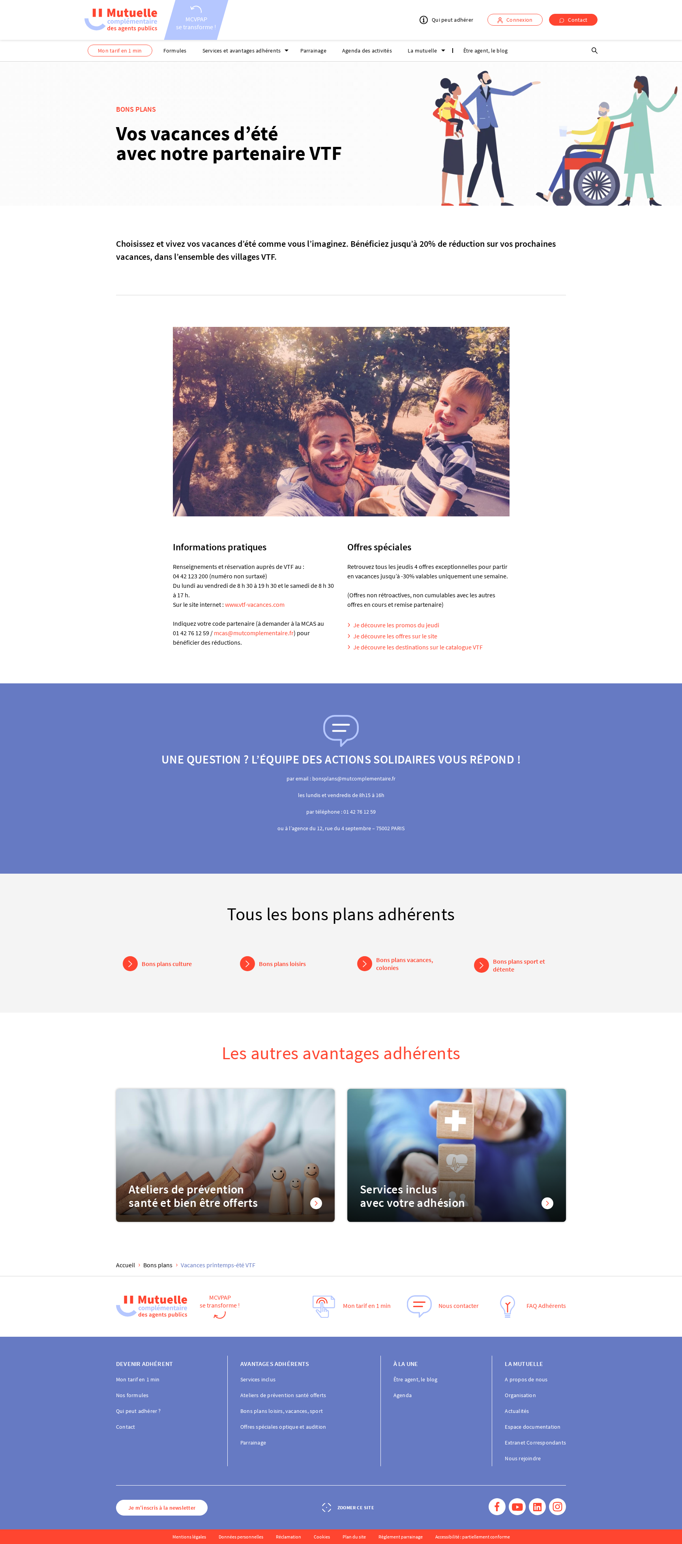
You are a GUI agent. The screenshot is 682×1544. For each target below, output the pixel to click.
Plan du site (354, 1537)
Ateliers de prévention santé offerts (283, 1395)
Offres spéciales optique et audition (283, 1426)
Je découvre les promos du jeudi (396, 625)
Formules (175, 50)
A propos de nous (526, 1379)
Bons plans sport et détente (519, 965)
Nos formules (132, 1395)
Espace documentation (532, 1426)
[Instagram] (557, 1507)
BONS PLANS (136, 109)
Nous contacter (458, 1306)
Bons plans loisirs (282, 964)
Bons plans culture (167, 964)
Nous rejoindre (523, 1458)
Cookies (322, 1537)
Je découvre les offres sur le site (395, 636)
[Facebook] (497, 1507)
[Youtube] (517, 1507)
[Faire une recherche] (595, 50)
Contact (577, 19)
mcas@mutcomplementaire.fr (254, 633)
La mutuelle (422, 50)
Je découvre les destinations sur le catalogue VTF (418, 647)
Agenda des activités (367, 50)
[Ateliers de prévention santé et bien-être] (225, 1155)
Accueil (125, 1265)
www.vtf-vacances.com (255, 604)
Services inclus (257, 1379)
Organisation (520, 1395)
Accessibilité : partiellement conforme (472, 1537)
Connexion (519, 19)
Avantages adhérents (274, 1364)
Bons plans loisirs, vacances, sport (281, 1411)
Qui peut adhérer (452, 20)
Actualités (517, 1411)
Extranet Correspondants (535, 1442)
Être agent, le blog (485, 50)
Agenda (402, 1395)
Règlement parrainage (400, 1537)
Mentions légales (189, 1537)
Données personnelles (241, 1537)
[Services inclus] (456, 1155)
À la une (405, 1364)
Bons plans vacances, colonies (404, 964)
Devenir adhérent (144, 1364)
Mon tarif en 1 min (120, 50)
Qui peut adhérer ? (138, 1411)
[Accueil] (120, 20)
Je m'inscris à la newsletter (161, 1507)
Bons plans (157, 1265)
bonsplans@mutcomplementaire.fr (353, 778)
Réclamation (288, 1537)
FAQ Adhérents (546, 1306)
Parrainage (313, 50)
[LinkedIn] (537, 1507)
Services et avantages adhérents (241, 50)
